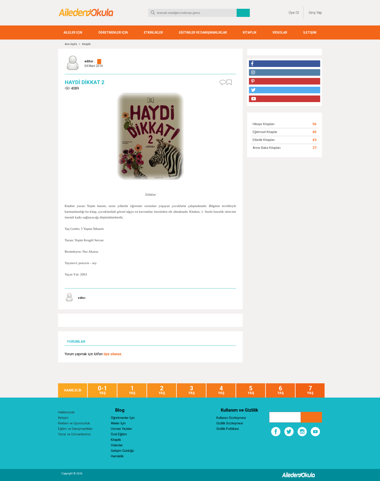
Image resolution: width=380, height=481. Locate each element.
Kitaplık (86, 44)
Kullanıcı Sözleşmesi (231, 418)
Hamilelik (117, 456)
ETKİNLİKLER (153, 32)
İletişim (63, 418)
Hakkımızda (66, 412)
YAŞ (102, 390)
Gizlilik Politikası (227, 429)
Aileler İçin (118, 423)
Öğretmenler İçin (123, 418)
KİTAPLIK (249, 32)
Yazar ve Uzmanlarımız (74, 434)
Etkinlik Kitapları (264, 140)
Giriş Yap (315, 13)
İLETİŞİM (309, 32)
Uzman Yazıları (121, 429)
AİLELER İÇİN (73, 32)
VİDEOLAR (279, 32)
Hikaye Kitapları (263, 124)
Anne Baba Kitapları (267, 148)
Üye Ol (294, 13)
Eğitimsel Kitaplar (265, 132)
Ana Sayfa (71, 44)
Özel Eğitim (119, 434)
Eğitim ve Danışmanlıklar (75, 429)
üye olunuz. (113, 354)
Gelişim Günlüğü (122, 451)
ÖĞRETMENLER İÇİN (113, 32)
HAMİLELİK (72, 390)
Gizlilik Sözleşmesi (229, 423)
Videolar (117, 445)
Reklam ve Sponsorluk (74, 423)
